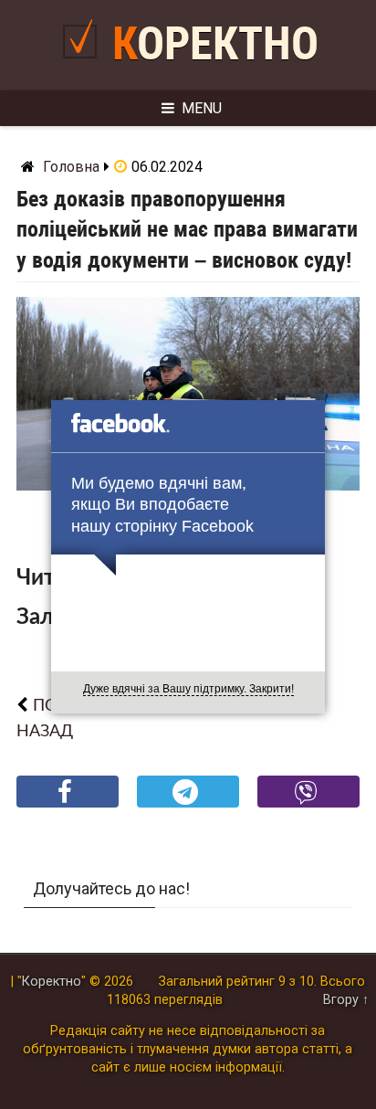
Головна (71, 166)
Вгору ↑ (346, 1000)
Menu (202, 108)
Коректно (215, 43)
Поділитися (68, 806)
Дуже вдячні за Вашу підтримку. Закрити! (188, 688)
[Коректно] (84, 65)
